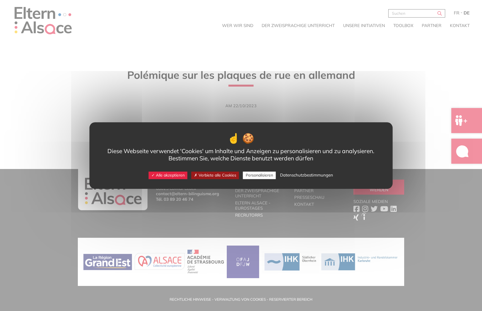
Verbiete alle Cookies (216, 175)
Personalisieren (259, 175)
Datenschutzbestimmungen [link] (306, 175)
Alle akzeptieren (170, 175)
